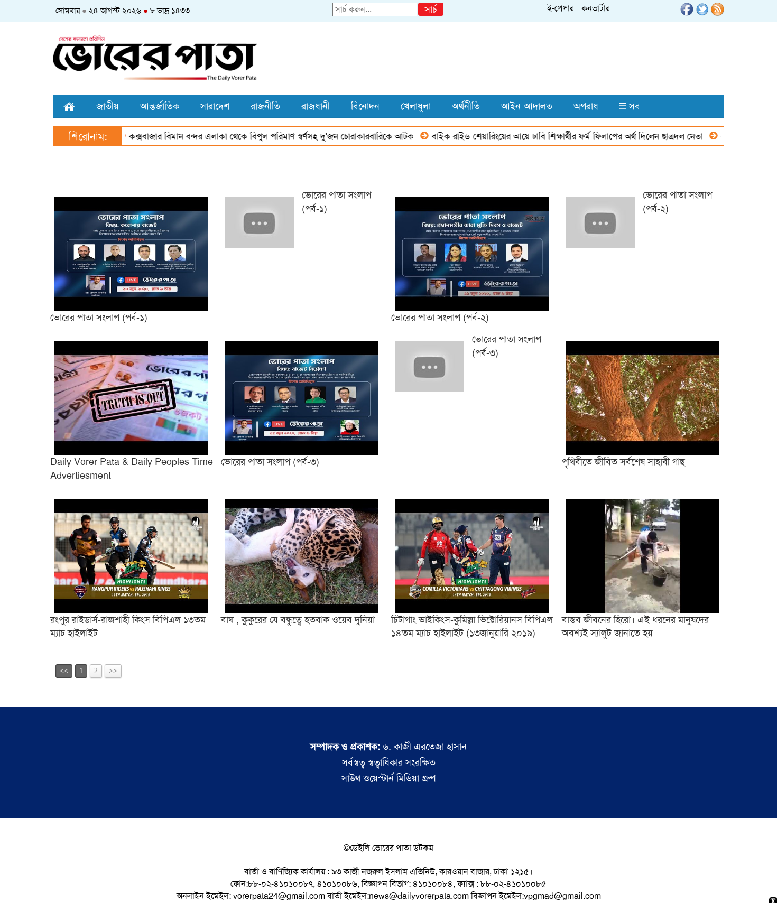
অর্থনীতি (466, 106)
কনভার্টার (595, 8)
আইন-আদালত (526, 106)
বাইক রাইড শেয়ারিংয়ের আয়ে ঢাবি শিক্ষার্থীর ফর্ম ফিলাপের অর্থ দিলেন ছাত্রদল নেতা (544, 136)
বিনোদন (365, 106)
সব (633, 106)
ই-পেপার (560, 8)
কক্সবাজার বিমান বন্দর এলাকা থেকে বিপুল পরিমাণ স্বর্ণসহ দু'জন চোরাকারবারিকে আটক (248, 136)
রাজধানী (315, 106)
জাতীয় (107, 106)
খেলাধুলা (416, 106)
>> (113, 671)
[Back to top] (16, 881)
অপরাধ (586, 106)
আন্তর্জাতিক (159, 106)
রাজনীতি (265, 106)
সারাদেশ (214, 106)
